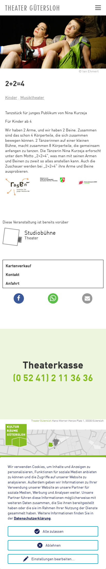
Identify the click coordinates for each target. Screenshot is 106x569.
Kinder (11, 97)
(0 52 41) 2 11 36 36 (53, 377)
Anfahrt (12, 283)
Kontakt (12, 274)
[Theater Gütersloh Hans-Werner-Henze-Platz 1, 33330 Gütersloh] (53, 442)
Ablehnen (53, 545)
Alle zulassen (53, 531)
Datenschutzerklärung (32, 518)
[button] (19, 298)
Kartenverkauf (18, 265)
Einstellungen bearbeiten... (53, 559)
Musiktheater (32, 97)
